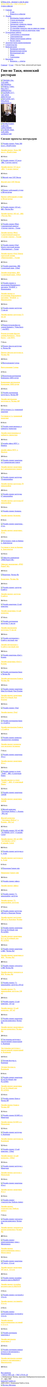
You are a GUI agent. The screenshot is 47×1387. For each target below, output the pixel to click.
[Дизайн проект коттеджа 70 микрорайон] (12, 479)
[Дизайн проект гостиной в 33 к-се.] (12, 1297)
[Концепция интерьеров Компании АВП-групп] (12, 378)
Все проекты (6, 1373)
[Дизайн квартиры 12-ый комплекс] (12, 606)
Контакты (9, 59)
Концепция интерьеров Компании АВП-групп (10, 383)
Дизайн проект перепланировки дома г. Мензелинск (11, 1250)
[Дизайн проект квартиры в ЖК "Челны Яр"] (12, 951)
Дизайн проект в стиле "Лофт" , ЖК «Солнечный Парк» (12, 782)
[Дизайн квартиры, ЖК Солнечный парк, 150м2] (12, 268)
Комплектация (11, 47)
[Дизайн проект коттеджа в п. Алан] (12, 853)
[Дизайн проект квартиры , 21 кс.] (12, 526)
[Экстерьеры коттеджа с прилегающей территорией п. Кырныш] (12, 1044)
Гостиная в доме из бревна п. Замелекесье (12, 548)
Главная (8, 10)
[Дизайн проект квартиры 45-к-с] (12, 1185)
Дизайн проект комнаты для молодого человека (11, 745)
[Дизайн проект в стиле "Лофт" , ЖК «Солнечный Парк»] (12, 775)
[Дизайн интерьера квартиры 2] (12, 1335)
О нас (12, 12)
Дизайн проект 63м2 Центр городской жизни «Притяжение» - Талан (12, 256)
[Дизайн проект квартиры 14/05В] (12, 794)
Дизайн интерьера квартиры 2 (8, 1340)
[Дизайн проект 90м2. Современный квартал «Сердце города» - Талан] (12, 228)
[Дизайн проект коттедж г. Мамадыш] (12, 1168)
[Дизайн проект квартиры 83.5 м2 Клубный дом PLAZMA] (12, 932)
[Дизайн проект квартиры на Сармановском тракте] (12, 462)
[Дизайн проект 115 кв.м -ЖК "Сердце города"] (12, 162)
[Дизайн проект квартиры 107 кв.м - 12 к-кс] (12, 1263)
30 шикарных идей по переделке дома (25, 30)
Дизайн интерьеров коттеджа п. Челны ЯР (10, 400)
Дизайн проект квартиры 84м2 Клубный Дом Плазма (11, 697)
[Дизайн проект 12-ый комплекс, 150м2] (12, 1151)
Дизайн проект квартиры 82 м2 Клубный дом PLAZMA (11, 1088)
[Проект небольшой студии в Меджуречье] (12, 192)
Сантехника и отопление (20, 34)
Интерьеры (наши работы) (20, 18)
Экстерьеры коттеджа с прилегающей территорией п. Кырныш (12, 1050)
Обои (12, 55)
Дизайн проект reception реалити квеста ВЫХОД (11, 1285)
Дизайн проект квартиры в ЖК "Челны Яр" (12, 956)
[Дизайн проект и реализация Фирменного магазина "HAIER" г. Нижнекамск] (12, 289)
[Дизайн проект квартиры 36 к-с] (12, 757)
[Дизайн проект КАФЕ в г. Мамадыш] (12, 1117)
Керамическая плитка (18, 51)
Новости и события (17, 14)
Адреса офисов (7, 6)
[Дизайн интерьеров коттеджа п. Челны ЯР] (12, 395)
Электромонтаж (16, 36)
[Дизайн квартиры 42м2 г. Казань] (12, 657)
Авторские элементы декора (21, 24)
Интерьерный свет (17, 53)
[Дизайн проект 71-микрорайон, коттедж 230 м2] (12, 985)
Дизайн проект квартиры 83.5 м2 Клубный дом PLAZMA (11, 938)
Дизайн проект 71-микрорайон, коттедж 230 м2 (11, 991)
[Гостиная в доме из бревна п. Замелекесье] (12, 543)
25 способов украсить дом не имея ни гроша (27, 28)
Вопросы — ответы (17, 61)
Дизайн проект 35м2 (9, 712)
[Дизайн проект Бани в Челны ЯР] (12, 1100)
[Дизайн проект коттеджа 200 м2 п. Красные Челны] (12, 913)
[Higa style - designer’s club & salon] (14, 2)
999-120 (6, 4)
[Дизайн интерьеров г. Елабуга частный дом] (12, 640)
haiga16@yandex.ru (8, 1381)
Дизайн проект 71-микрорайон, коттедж (10, 901)
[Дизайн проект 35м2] (10, 708)
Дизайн (8, 16)
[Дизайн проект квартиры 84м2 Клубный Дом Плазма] (12, 691)
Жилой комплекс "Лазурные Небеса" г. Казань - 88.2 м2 (10, 820)
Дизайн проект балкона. (11, 515)
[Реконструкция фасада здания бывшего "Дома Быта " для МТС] (12, 329)
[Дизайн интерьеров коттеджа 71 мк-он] (12, 623)
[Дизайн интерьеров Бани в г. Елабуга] (12, 723)
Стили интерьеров (17, 20)
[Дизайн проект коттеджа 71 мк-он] (12, 310)
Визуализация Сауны (9, 367)
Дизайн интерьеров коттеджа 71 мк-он (9, 629)
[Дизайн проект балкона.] (11, 511)
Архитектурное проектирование (18, 43)
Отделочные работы (13, 32)
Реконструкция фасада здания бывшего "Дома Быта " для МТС (10, 336)
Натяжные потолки (17, 49)
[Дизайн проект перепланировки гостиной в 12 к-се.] (12, 1316)
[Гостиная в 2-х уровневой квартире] (12, 412)
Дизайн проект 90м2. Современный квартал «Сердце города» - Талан (11, 235)
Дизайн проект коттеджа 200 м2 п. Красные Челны (11, 918)
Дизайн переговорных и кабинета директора (11, 434)
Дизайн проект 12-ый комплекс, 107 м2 (9, 1009)
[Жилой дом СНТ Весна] (11, 177)
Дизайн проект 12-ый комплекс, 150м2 (9, 1157)
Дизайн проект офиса (9, 886)
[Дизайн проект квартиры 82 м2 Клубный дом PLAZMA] (12, 1081)
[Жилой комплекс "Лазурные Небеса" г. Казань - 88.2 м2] (12, 813)
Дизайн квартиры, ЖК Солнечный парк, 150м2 (11, 274)
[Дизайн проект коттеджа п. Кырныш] (12, 1134)
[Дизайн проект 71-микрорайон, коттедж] (12, 896)
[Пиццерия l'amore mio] (10, 868)
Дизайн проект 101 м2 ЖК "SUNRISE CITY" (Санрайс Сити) (11, 841)
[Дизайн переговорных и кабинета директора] (12, 428)
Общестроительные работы (20, 39)
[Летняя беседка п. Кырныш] (12, 1063)
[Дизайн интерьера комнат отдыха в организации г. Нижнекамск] (12, 1354)
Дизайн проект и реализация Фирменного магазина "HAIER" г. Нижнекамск (11, 297)
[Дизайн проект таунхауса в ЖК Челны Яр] (12, 968)
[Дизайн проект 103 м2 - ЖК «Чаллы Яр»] (12, 209)
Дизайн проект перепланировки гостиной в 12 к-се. (11, 1322)
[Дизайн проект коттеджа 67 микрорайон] (12, 496)
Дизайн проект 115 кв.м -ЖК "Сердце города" (10, 168)
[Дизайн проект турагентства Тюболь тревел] (12, 1202)
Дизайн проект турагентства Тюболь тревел (10, 1208)
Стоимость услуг (16, 22)
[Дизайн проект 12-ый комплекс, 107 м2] (12, 1004)
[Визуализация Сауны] (10, 363)
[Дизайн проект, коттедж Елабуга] (12, 589)
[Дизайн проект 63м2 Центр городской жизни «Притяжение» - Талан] (12, 249)
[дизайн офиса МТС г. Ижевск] (12, 445)
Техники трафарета (17, 26)
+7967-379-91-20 (19, 4)
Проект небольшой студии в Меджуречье (11, 198)
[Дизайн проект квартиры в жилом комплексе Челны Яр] (12, 1023)
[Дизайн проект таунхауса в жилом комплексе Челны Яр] (12, 1223)
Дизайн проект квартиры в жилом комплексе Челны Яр (12, 1029)
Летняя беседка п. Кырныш (8, 1068)
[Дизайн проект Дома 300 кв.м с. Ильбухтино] (12, 146)
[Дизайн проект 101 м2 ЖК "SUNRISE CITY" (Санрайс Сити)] (12, 834)
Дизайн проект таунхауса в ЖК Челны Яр (12, 973)
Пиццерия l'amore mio (10, 873)
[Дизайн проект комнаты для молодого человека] (12, 740)
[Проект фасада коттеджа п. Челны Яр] (12, 348)
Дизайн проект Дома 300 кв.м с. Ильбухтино (11, 151)
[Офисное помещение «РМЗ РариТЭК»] (12, 560)
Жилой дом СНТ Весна (10, 182)
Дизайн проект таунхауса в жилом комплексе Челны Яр (12, 1230)
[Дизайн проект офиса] (10, 881)
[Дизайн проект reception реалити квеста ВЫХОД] (12, 1280)
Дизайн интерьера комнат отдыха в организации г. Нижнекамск (11, 1360)
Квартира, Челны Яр (10, 579)
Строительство (11, 45)
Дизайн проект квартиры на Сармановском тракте (11, 468)
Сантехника (14, 57)
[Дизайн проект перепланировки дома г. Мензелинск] (12, 1244)
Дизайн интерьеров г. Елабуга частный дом (10, 646)
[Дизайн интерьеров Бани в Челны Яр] (12, 674)
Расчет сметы (15, 41)
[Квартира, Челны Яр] (10, 575)
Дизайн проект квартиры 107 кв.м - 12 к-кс (11, 1268)
